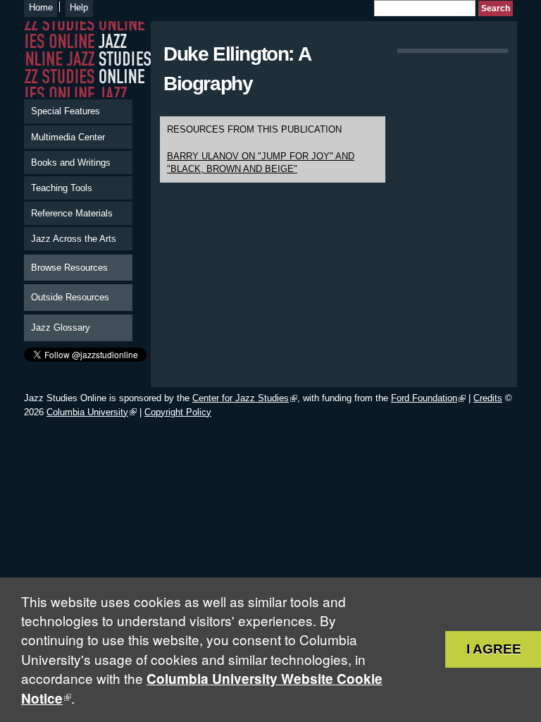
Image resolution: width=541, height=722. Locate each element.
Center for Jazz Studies (240, 398)
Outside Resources (70, 297)
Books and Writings (71, 162)
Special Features (65, 111)
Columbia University (87, 412)
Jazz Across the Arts (73, 238)
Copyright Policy (177, 412)
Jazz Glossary (60, 327)
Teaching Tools (61, 188)
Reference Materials (72, 213)
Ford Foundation (424, 398)
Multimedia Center (68, 137)
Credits (487, 398)
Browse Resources (69, 267)
